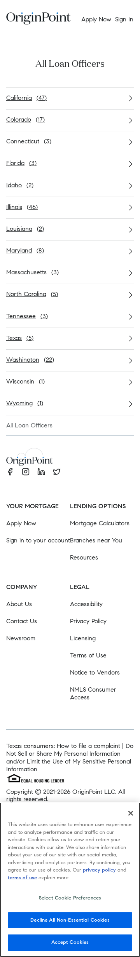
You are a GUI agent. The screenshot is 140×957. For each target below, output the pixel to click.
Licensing (83, 638)
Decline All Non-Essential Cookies (69, 920)
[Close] (130, 813)
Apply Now (21, 523)
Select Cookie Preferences (70, 898)
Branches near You (96, 540)
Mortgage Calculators (100, 523)
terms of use (22, 878)
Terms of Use (88, 655)
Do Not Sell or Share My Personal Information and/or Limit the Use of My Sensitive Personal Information (69, 757)
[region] (70, 879)
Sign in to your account (38, 540)
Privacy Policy (88, 621)
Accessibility (86, 604)
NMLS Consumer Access (93, 693)
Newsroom (20, 638)
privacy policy (99, 870)
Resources (84, 557)
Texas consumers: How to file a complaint (63, 746)
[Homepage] (38, 19)
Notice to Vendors (95, 672)
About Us (19, 604)
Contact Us (21, 621)
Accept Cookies (70, 942)
